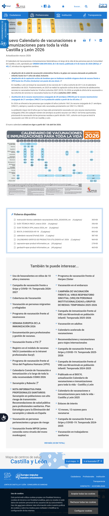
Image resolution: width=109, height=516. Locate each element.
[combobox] (78, 6)
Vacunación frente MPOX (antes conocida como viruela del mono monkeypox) (29, 432)
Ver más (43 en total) (54, 443)
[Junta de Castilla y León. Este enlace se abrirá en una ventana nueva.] (20, 6)
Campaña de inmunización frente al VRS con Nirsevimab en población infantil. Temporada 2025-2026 (77, 314)
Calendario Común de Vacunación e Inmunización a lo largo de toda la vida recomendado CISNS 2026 (31, 373)
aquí (19, 505)
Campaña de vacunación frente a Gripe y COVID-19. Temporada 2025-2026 (77, 352)
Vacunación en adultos (70, 323)
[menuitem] (15, 15)
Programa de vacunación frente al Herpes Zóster (76, 277)
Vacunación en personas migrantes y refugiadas (31, 306)
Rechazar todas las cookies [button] (83, 502)
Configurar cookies (83, 511)
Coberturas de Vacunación (26, 298)
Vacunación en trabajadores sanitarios (73, 433)
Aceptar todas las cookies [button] (83, 493)
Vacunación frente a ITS (29, 342)
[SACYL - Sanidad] (6, 6)
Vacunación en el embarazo (73, 285)
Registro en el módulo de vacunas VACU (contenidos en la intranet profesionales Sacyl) (30, 351)
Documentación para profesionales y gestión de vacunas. (31, 334)
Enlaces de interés (68, 403)
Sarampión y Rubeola (28, 383)
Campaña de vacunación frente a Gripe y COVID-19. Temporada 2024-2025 (77, 422)
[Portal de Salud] (103, 5)
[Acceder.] (63, 6)
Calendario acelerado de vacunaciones (71, 331)
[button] (72, 461)
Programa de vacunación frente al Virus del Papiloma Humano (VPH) (31, 362)
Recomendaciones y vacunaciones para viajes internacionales (76, 341)
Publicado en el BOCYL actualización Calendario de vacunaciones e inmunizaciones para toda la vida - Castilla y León (76, 379)
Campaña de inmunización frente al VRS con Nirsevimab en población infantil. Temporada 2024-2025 (77, 365)
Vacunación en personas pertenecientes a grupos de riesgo (30, 421)
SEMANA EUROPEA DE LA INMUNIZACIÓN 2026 (26, 325)
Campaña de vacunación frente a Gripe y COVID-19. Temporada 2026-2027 (31, 288)
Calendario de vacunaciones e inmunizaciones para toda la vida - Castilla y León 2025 (76, 394)
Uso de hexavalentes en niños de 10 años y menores (31, 277)
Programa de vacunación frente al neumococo (30, 315)
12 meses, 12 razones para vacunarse (72, 411)
